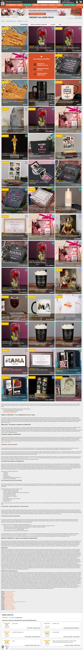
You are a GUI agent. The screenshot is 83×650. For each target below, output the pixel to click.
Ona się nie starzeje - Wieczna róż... (32, 645)
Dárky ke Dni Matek (8, 604)
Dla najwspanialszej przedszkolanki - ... (72, 628)
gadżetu (60, 451)
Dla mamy (52, 24)
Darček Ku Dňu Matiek (9, 594)
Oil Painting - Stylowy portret (33, 628)
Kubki (60, 24)
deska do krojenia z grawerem (32, 458)
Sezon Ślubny (27, 5)
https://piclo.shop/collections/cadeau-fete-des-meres (15, 601)
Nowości (59, 5)
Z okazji (8, 17)
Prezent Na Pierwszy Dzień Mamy (38, 24)
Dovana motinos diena (8, 595)
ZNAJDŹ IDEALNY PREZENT (69, 5)
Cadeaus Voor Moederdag (10, 608)
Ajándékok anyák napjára (9, 606)
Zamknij (81, 7)
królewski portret (10, 525)
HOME (2, 17)
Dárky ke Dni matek (8, 592)
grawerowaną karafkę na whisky (10, 529)
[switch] (7, 648)
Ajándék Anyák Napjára (9, 596)
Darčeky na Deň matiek (9, 605)
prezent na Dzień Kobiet (30, 535)
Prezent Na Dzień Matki (9, 600)
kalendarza (66, 465)
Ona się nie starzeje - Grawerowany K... (71, 636)
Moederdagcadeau (9, 598)
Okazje (20, 5)
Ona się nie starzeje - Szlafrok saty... (72, 645)
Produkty (36, 5)
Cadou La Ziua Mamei (9, 599)
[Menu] (9, 645)
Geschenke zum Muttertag (10, 591)
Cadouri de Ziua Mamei (9, 609)
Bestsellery (44, 5)
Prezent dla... (12, 5)
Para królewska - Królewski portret (32, 636)
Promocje (52, 5)
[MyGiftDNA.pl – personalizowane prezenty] (3, 3)
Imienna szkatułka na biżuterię (10, 412)
